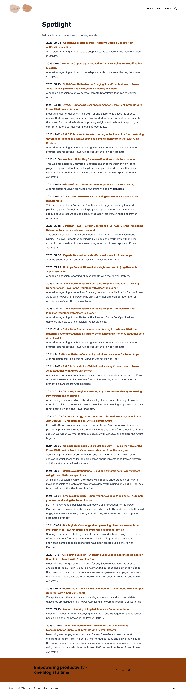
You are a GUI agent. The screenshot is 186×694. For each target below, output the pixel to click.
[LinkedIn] (123, 670)
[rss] (129, 670)
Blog (159, 8)
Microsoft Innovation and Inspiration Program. (95, 454)
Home (150, 8)
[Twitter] (116, 670)
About (167, 8)
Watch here (117, 188)
